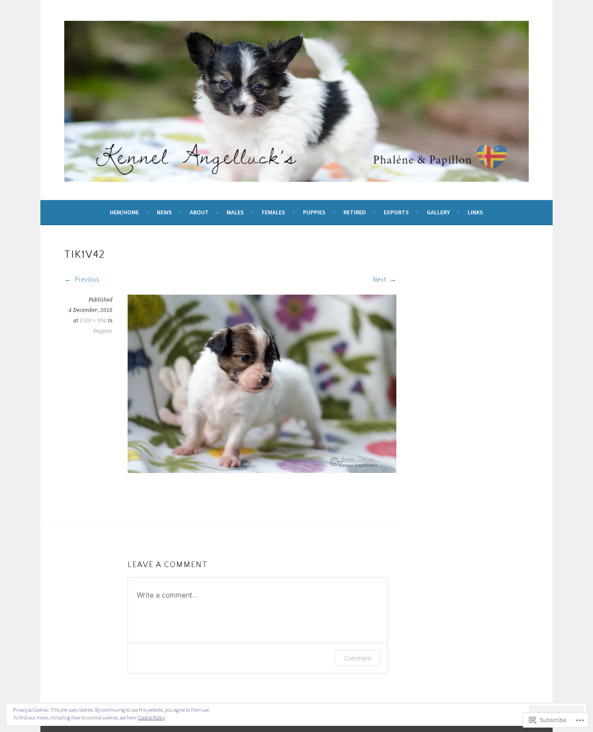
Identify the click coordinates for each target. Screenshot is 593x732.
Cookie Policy (151, 717)
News (164, 212)
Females (273, 212)
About (199, 212)
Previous (86, 279)
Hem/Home (124, 212)
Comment (357, 658)
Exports (396, 212)
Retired (354, 212)
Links (475, 212)
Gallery (438, 212)
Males (235, 212)
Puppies (314, 212)
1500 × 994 (92, 321)
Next (380, 279)
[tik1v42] (262, 470)
